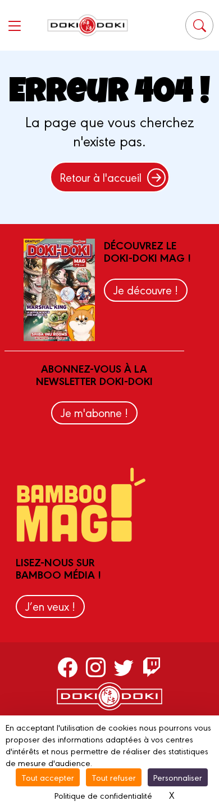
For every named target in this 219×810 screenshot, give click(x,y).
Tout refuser (114, 777)
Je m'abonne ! (94, 412)
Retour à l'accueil (101, 177)
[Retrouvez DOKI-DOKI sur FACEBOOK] (67, 666)
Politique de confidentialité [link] (103, 795)
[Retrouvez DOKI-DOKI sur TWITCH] (152, 666)
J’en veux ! (50, 606)
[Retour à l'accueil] (87, 25)
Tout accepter (47, 777)
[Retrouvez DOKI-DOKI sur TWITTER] (124, 666)
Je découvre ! (145, 289)
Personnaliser (177, 777)
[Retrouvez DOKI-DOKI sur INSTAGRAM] (96, 666)
